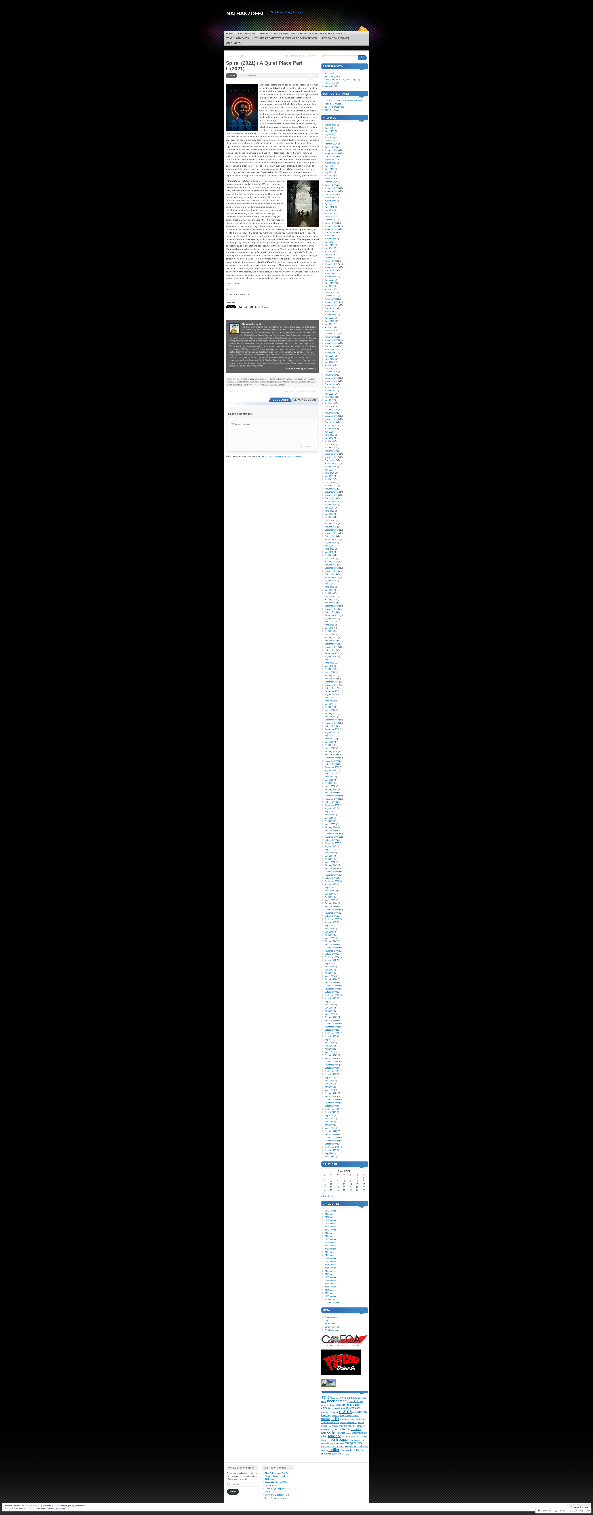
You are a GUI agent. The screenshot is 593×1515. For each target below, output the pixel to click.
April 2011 (329, 707)
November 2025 (332, 153)
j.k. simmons (344, 1419)
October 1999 (331, 1144)
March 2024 (330, 217)
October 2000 (331, 1106)
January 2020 (331, 375)
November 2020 (332, 343)
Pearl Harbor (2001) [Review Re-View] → (301, 56)
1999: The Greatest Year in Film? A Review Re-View (285, 38)
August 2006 (330, 884)
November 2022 (332, 267)
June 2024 (329, 207)
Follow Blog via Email (241, 1467)
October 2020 (331, 346)
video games (331, 1454)
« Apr (323, 1196)
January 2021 (331, 337)
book (331, 1401)
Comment (306, 446)
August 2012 (330, 656)
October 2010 (331, 726)
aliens (343, 1397)
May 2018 (329, 438)
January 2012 (331, 679)
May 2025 (329, 172)
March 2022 (330, 292)
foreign (325, 1415)
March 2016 (330, 520)
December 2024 (332, 188)
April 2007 (329, 859)
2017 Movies (330, 1268)
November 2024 (332, 191)
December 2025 (332, 150)
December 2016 (332, 492)
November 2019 (332, 381)
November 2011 (332, 685)
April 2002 (329, 1049)
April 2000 (329, 1125)
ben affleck (362, 1398)
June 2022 (329, 283)
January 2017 (331, 489)
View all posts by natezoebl (301, 368)
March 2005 (330, 938)
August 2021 (330, 315)
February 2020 (331, 371)
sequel (229, 384)
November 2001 (332, 1065)
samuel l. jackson (298, 382)
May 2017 (329, 476)
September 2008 (332, 805)
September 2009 (332, 767)
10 (324, 1184)
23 (364, 1187)
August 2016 (330, 504)
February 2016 (331, 523)
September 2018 (332, 425)
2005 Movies (330, 1230)
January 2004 (331, 982)
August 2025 (330, 163)
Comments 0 (280, 400)
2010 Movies (330, 1246)
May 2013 (329, 628)
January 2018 (331, 451)
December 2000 (332, 1099)
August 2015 (330, 542)
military (335, 1426)
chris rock (275, 379)
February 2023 (331, 258)
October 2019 (331, 384)
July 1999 (329, 1153)
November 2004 (332, 951)
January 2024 (331, 223)
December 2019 (332, 378)
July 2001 (329, 1077)
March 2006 (330, 900)
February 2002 (331, 1055)
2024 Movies (330, 1290)
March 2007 (330, 862)
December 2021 (332, 302)
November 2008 (332, 799)
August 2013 (330, 618)
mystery (334, 1429)
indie (335, 1419)
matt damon (352, 1423)
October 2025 (331, 156)
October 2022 (331, 270)
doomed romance (330, 1412)
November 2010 (332, 723)
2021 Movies (255, 379)
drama (345, 1411)
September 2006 (332, 881)
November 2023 (332, 229)
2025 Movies (330, 1293)
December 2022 (332, 264)
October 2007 (331, 840)
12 (337, 1184)
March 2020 (330, 368)
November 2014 (332, 571)
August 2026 (330, 125)
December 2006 (332, 871)
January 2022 (331, 299)
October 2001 (331, 1068)
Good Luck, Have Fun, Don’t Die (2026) (342, 80)
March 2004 (330, 976)
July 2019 (329, 394)
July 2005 (329, 925)
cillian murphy (286, 379)
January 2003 (331, 1020)
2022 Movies (330, 1284)
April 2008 (329, 821)
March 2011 (330, 710)
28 (351, 1190)
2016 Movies (330, 1265)
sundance (326, 1446)
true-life (355, 1450)
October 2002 (331, 1030)
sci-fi (313, 382)
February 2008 (331, 827)
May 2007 (329, 856)
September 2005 (332, 919)
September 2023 (332, 235)
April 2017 (329, 479)
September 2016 (332, 501)
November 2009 (332, 761)
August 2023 (330, 239)
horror (266, 382)
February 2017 (331, 485)
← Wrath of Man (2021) (236, 56)
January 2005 (331, 944)
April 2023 (329, 251)
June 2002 (329, 1042)
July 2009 (329, 773)
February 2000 (331, 1131)
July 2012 (329, 660)
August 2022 (330, 277)
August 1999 (330, 1150)
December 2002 (332, 1023)
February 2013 (331, 637)
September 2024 (332, 198)
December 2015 (332, 530)
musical (325, 1429)
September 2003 (332, 995)
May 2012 (329, 666)
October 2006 (331, 878)
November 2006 (332, 875)
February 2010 (331, 751)
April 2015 (329, 555)
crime (345, 1404)
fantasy (362, 1412)
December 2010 (332, 720)
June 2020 (329, 359)
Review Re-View (332, 1303)
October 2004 (331, 954)
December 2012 (332, 644)
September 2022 (332, 273)
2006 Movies (330, 1233)
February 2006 (331, 903)
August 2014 (330, 580)
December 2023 (332, 226)
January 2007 (331, 868)
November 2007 (332, 837)
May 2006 (329, 894)
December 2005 (332, 909)
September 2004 (332, 957)
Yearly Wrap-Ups (237, 38)
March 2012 (330, 672)
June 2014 (329, 587)
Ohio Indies (233, 43)
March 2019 (330, 406)
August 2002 (330, 1036)
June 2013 (329, 625)
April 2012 (329, 669)
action (326, 1397)
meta (329, 1426)
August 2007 (330, 846)
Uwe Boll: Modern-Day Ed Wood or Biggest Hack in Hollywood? (302, 33)
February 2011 (331, 713)
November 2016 (332, 495)
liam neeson (334, 1423)
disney (341, 1408)
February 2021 (331, 334)
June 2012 (329, 663)
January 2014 (331, 603)
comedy (342, 1401)
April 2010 (329, 745)
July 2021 (329, 318)
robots (324, 1436)
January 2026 (331, 147)
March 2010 (330, 748)
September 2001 (332, 1071)
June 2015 (329, 549)
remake (363, 1432)
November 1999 (332, 1141)
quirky (355, 1432)
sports (332, 1443)
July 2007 (329, 849)
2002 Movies (330, 1220)
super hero (338, 1446)
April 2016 (329, 517)
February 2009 (331, 789)
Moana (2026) (331, 86)
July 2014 (329, 584)
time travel (344, 1450)
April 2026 (329, 137)
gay (331, 1415)
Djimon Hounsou (242, 382)
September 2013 (332, 615)
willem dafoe (346, 1454)
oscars (356, 1429)
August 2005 (330, 922)
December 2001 (332, 1061)
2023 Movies (330, 1287)
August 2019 (330, 390)
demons (334, 1408)
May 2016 (329, 514)
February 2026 (331, 144)
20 (344, 1187)
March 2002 (330, 1052)
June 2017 (329, 473)
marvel (343, 1422)
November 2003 (332, 989)
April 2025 (329, 175)
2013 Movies (330, 1255)
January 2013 (331, 641)
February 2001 (331, 1093)
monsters (286, 382)
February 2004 (331, 979)
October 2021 (331, 308)
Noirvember (330, 1299)
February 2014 (331, 599)
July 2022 (329, 280)
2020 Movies (330, 1277)
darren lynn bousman (306, 379)
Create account (331, 1317)
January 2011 (330, 717)
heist (347, 1416)
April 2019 (329, 403)
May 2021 (329, 324)
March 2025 (330, 179)
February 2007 (331, 865)
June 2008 (329, 815)
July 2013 (329, 622)
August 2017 (330, 466)
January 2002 (331, 1058)
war (340, 1453)
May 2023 (329, 248)
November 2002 (332, 1027)
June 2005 (329, 928)
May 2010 (329, 742)
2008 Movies (330, 1239)
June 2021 (329, 321)
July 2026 (329, 128)
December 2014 (332, 568)
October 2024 (331, 194)
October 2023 (331, 232)
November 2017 (332, 457)
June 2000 (329, 1118)
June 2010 (329, 739)
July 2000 (329, 1115)
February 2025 (331, 182)
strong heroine (354, 1443)
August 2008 (330, 808)
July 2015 (329, 546)
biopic (323, 1401)
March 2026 (330, 141)
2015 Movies (330, 1261)
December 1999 (332, 1137)
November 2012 (332, 647)
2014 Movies (330, 1258)
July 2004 (329, 963)
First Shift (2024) (332, 76)
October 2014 (331, 574)
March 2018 (330, 444)
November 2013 (332, 609)
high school (354, 1416)
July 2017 (329, 470)
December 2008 (332, 796)
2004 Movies (330, 1227)
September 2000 (332, 1109)
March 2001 (330, 1090)
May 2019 (329, 400)
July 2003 (329, 1001)
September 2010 (332, 729)
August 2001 (330, 1074)
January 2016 (331, 527)
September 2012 (332, 653)
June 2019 (329, 397)
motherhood (352, 1426)
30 (364, 1190)
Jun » (330, 1196)
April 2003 (329, 1011)
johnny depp (354, 1419)
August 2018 (330, 428)
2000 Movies (330, 1214)
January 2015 (331, 565)
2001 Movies (330, 1217)
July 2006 (329, 887)
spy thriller (340, 1443)
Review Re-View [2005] (335, 38)
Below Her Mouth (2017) (335, 107)
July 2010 (329, 735)
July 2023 (329, 242)
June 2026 (329, 131)
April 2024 (329, 213)
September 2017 (332, 463)
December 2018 (332, 416)
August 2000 (330, 1112)
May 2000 (329, 1122)
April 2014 (329, 593)
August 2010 (330, 732)
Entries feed (330, 1323)
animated (352, 1397)
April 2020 (329, 365)
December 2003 (332, 985)
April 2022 (329, 289)
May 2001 (329, 1084)
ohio (348, 1429)
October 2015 (331, 536)
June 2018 (329, 435)
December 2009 (332, 758)
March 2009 (330, 786)
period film (329, 1432)
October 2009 (331, 764)
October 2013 (331, 612)
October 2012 (331, 650)
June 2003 (329, 1004)
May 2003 (329, 1008)
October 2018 (331, 422)
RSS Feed (363, 29)
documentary (353, 1407)
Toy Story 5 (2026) (333, 83)
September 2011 (332, 691)
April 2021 (329, 327)
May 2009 (329, 780)
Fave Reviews (246, 33)
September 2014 (332, 577)
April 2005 (329, 935)
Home (229, 33)
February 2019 (331, 409)
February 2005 (331, 941)
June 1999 (329, 1156)
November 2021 (332, 305)
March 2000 (330, 1128)
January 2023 (331, 261)
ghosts (336, 1416)
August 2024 (330, 201)
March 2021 (330, 330)
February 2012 (331, 675)
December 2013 (332, 606)
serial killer (237, 384)
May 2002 (329, 1046)
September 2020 (332, 349)
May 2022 (329, 286)
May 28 (231, 76)
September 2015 (332, 539)
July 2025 (329, 166)
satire (358, 1436)
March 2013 (330, 634)
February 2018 (331, 447)
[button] (242, 107)
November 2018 (332, 419)
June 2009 (329, 777)
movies (361, 1426)
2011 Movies (330, 1249)
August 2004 (330, 960)
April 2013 (329, 631)
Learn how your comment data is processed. (282, 456)
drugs (354, 1412)
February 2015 (331, 561)
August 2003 (330, 998)
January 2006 (331, 906)
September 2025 (332, 160)
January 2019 (331, 413)
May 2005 (329, 932)
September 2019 (332, 387)
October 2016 (331, 498)
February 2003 (331, 1017)
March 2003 (330, 1014)
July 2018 (329, 432)
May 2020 (329, 362)
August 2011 (330, 694)
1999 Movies (330, 1211)
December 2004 (332, 947)
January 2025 (331, 185)
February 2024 (331, 220)
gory (261, 382)
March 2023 (330, 254)
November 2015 (332, 533)
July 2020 (329, 356)
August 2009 (330, 770)
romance (334, 1436)
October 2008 (331, 802)
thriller (245, 384)
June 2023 (329, 245)
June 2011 (329, 701)
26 (337, 1190)
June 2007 (329, 853)
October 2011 (330, 688)
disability (230, 382)
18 (331, 1187)
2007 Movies (330, 1236)
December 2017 (332, 454)
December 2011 (332, 682)
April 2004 (329, 973)
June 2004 (329, 966)
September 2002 (332, 1033)
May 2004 (329, 970)
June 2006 (329, 890)
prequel (348, 1433)
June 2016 (329, 511)
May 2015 (329, 552)
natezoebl (252, 76)
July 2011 (329, 698)
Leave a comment (277, 384)
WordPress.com (332, 1330)
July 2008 (329, 811)
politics (341, 1433)
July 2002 (329, 1039)
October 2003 (331, 992)
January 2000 (331, 1134)
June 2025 (329, 169)
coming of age (328, 1405)
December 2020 (332, 340)
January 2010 (331, 754)
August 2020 (330, 353)
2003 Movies (330, 1223)
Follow (233, 1491)
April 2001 (329, 1087)
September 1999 (332, 1147)
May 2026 (329, 134)
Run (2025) (329, 73)
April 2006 (329, 897)
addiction (335, 1398)
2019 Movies (330, 1274)
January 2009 (331, 792)
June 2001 (329, 1080)
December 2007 (332, 834)
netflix (342, 1429)
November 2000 (332, 1103)
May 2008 (329, 818)
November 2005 (332, 913)
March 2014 (330, 596)
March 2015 (330, 558)
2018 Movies (330, 1271)
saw (308, 382)
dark (351, 1405)
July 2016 (329, 508)
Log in (327, 1320)
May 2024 (329, 210)
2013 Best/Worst (332, 110)
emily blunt (254, 382)
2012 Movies (330, 1252)
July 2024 (329, 204)
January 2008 (331, 830)
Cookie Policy (61, 1508)
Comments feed (332, 1327)
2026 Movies (330, 1296)
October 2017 (331, 460)
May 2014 (329, 590)
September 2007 (332, 843)
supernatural (353, 1446)
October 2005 (331, 916)
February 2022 (331, 296)
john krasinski (276, 382)
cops (295, 379)
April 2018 (329, 441)
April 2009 (329, 783)
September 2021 (332, 311)
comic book (356, 1401)
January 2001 (331, 1096)
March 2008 (330, 824)
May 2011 (329, 704)
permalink (265, 384)
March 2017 (330, 482)
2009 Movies (330, 1242)
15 (357, 1184)
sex (358, 1440)
